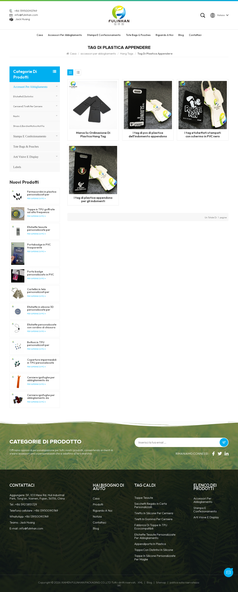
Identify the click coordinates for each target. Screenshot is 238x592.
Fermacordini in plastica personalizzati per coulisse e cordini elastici (41, 193)
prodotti (98, 504)
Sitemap (161, 582)
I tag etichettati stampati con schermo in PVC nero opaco (202, 134)
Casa (40, 35)
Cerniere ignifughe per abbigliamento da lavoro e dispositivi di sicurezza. (41, 379)
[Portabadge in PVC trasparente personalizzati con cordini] (17, 253)
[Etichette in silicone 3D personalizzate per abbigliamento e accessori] (17, 311)
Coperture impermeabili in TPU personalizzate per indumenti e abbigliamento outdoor (41, 361)
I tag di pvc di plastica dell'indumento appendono (148, 134)
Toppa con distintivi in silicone (153, 550)
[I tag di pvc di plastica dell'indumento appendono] (148, 105)
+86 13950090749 (25, 10)
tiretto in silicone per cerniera (153, 513)
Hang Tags (126, 53)
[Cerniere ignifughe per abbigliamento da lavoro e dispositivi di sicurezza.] (17, 381)
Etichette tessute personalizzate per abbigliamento (155, 536)
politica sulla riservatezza (184, 582)
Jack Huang (22, 19)
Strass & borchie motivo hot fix (28, 126)
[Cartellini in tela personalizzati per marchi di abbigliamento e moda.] (17, 293)
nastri (16, 116)
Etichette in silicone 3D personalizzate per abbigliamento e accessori (40, 308)
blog (96, 528)
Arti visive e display (25, 156)
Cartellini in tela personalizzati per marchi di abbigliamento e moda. (41, 290)
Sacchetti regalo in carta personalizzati (150, 505)
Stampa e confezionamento (104, 35)
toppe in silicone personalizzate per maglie (155, 557)
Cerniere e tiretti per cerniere (27, 106)
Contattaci (195, 35)
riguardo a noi (164, 35)
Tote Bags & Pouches (138, 35)
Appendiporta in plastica (150, 544)
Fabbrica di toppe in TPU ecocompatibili (150, 526)
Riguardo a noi (102, 510)
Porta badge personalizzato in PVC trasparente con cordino (40, 273)
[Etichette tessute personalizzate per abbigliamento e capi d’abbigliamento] (17, 231)
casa (96, 498)
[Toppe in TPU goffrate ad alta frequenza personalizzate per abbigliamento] (17, 213)
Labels (17, 167)
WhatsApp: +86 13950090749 (29, 516)
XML (140, 582)
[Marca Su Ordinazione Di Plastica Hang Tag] (93, 105)
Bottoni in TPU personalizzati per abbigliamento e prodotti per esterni (39, 344)
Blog (181, 35)
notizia (97, 516)
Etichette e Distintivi (23, 96)
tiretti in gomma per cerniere (153, 519)
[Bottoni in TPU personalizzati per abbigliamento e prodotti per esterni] (17, 346)
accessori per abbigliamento (65, 35)
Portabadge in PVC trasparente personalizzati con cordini (39, 246)
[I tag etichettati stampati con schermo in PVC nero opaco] (202, 105)
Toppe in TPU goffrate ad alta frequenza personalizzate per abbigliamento (41, 211)
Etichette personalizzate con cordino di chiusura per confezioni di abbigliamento (41, 326)
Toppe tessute (143, 498)
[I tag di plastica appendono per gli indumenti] (93, 169)
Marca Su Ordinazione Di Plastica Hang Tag (93, 134)
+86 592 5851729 (26, 504)
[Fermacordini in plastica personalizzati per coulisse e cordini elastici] (17, 196)
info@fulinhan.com (26, 15)
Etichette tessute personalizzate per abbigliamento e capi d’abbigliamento (40, 228)
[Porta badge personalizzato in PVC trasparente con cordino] (17, 276)
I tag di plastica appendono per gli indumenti (93, 199)
